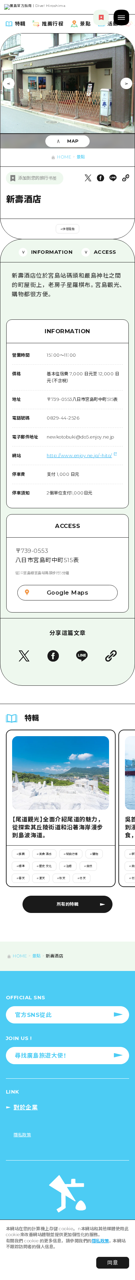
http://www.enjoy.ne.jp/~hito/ (79, 455)
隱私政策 (100, 1240)
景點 (80, 157)
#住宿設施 (68, 229)
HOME (64, 157)
